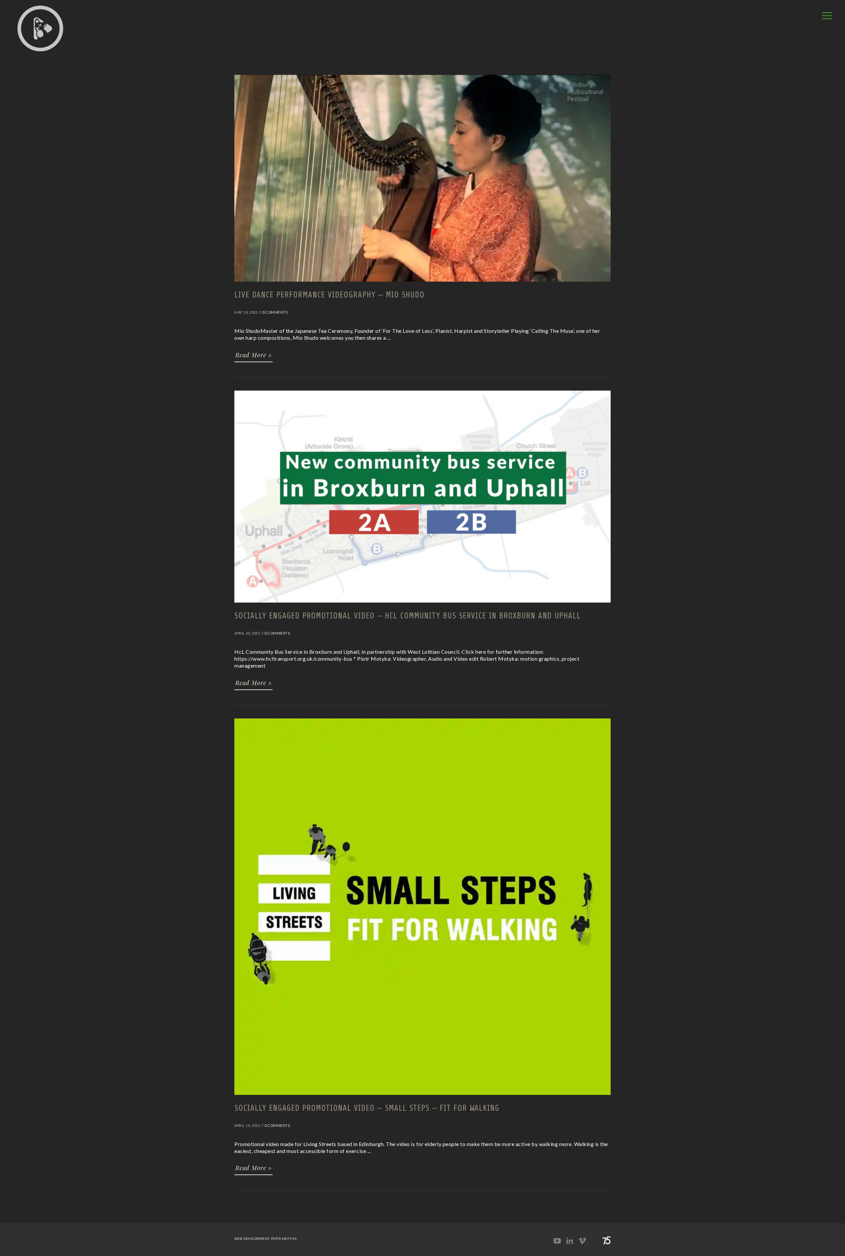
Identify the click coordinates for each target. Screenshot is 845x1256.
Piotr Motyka (284, 1238)
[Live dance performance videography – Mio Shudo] (422, 284)
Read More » (253, 355)
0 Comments (274, 312)
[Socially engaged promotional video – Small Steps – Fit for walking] (422, 1098)
